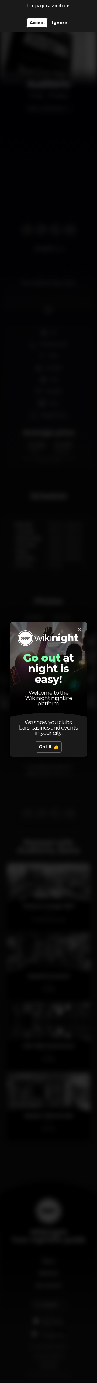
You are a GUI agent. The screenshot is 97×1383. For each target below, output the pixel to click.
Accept (37, 22)
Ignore (59, 22)
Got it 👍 (48, 746)
